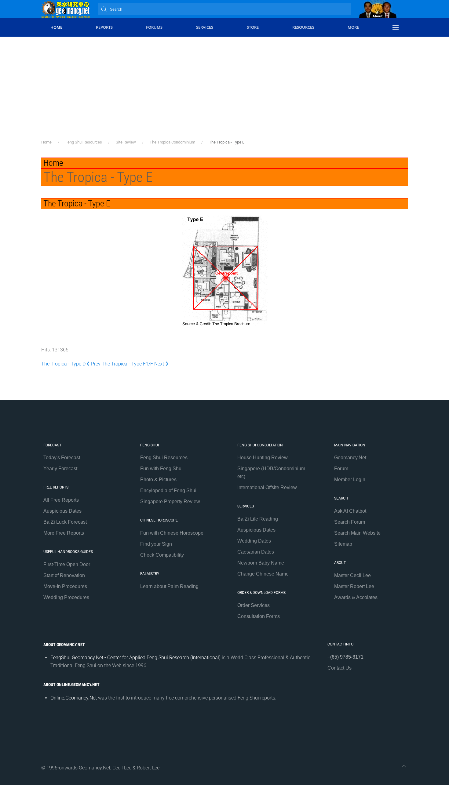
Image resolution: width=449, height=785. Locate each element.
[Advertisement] (224, 93)
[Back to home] (65, 9)
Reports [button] (104, 27)
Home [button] (56, 27)
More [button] (353, 27)
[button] (395, 27)
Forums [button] (154, 27)
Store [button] (253, 27)
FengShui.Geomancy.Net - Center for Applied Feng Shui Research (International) (135, 657)
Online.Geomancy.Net (73, 698)
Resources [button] (303, 27)
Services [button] (204, 27)
